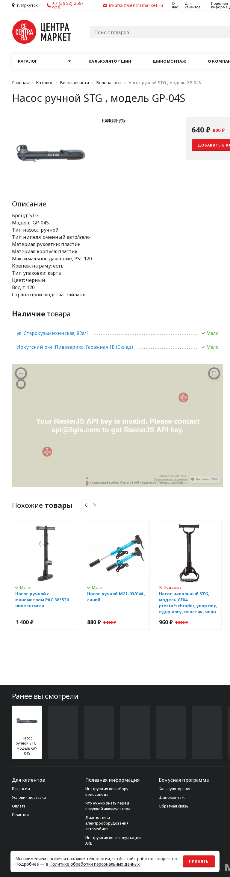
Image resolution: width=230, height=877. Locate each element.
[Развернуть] (214, 373)
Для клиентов (193, 5)
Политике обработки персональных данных (94, 864)
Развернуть (114, 120)
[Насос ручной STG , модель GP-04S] (27, 732)
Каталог (44, 83)
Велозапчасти (74, 83)
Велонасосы (108, 83)
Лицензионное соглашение (170, 479)
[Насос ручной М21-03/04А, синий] (117, 575)
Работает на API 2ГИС (173, 476)
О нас (175, 5)
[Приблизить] (21, 373)
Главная (20, 83)
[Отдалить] (21, 384)
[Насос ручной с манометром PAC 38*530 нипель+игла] (45, 575)
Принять (199, 861)
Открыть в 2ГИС (207, 479)
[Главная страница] (42, 32)
